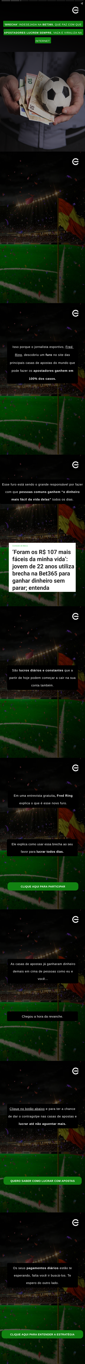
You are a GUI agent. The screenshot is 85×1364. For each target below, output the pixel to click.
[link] (43, 886)
